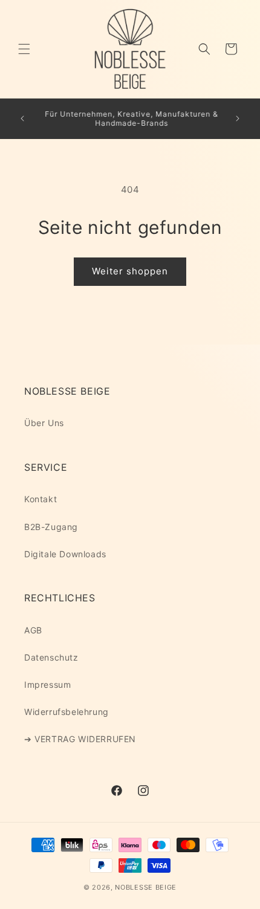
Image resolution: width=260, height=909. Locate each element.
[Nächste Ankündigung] (237, 118)
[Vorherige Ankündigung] (22, 118)
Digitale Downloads (65, 554)
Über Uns (44, 423)
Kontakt (40, 499)
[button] (24, 49)
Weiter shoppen (130, 271)
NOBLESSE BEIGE (146, 887)
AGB (33, 630)
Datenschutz (51, 657)
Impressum (47, 684)
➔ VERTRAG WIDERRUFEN (80, 739)
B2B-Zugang (51, 527)
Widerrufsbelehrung (66, 712)
